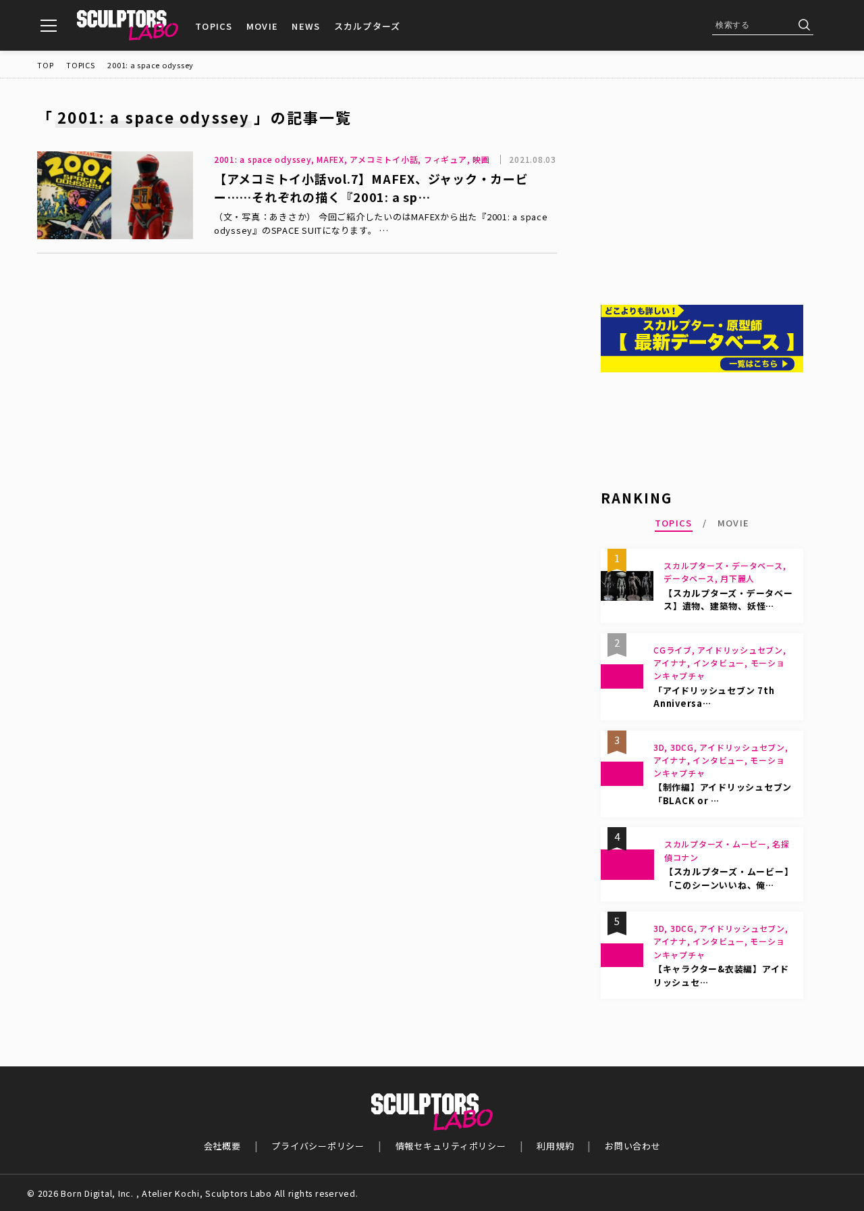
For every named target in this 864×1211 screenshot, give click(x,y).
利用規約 (555, 1145)
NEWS (306, 26)
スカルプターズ (367, 26)
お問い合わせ (633, 1145)
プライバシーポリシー (317, 1145)
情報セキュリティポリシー (451, 1145)
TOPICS (214, 26)
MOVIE (262, 26)
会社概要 (222, 1145)
